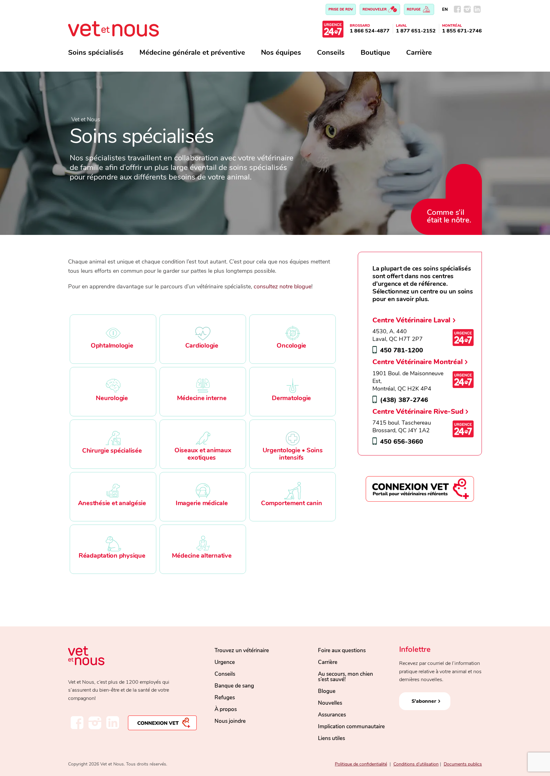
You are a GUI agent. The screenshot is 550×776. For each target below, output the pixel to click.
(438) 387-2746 (404, 400)
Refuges (225, 697)
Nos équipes (281, 52)
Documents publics (463, 764)
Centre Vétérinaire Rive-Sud (417, 411)
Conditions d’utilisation (416, 764)
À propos (226, 709)
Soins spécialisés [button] (95, 52)
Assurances (332, 714)
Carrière (419, 52)
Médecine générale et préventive (192, 52)
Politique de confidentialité (361, 764)
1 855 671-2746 (462, 30)
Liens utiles (331, 738)
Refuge (414, 9)
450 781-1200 (401, 350)
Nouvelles (330, 703)
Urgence (225, 662)
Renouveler (375, 9)
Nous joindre (230, 721)
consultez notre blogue (282, 286)
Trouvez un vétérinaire (242, 650)
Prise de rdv (340, 9)
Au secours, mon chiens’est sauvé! (345, 676)
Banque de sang (234, 685)
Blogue (326, 691)
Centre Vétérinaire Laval (411, 320)
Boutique (375, 52)
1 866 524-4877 (370, 30)
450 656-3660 (401, 441)
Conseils (331, 52)
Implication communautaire (351, 726)
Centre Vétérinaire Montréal (417, 361)
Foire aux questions (342, 650)
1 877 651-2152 (416, 30)
